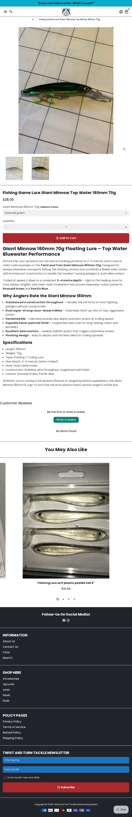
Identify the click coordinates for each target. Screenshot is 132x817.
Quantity (8, 221)
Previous (6, 90)
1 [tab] (57, 599)
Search (7, 658)
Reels (6, 695)
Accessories (11, 679)
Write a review (66, 420)
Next (126, 527)
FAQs (6, 652)
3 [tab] (68, 599)
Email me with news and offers (24, 777)
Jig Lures (8, 684)
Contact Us (10, 647)
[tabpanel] (66, 528)
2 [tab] (63, 599)
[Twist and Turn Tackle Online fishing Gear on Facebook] (64, 620)
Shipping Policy (13, 738)
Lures (6, 690)
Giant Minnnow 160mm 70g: (30, 207)
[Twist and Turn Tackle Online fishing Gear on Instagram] (68, 620)
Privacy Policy (12, 722)
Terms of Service (14, 727)
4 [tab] (74, 599)
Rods (6, 701)
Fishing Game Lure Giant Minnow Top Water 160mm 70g (69, 19)
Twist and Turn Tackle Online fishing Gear (75, 804)
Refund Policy (12, 733)
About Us (9, 641)
